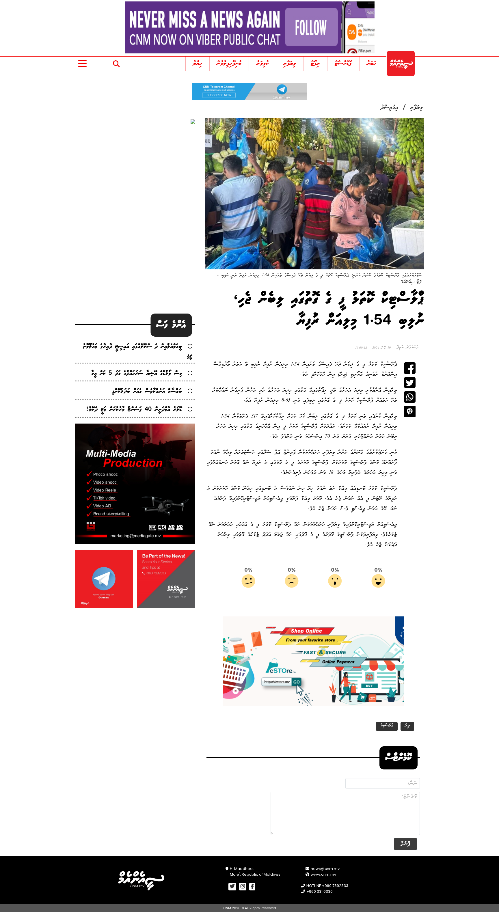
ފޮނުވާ (405, 843)
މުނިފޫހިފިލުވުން (229, 63)
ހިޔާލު (197, 63)
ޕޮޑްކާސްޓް (343, 63)
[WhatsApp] (410, 397)
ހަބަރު (371, 63)
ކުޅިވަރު (262, 63)
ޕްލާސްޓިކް (386, 726)
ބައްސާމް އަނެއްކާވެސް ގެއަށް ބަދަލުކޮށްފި (147, 391)
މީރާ (407, 726)
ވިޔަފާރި (289, 63)
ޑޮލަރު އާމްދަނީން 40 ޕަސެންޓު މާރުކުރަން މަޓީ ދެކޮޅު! (134, 409)
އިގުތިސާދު (389, 107)
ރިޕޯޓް (315, 63)
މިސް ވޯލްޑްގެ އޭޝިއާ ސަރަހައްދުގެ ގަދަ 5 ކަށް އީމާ (136, 373)
